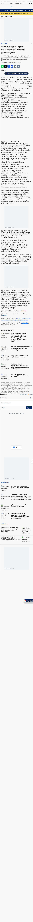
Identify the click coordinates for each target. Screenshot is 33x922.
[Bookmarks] (29, 3)
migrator (3, 70)
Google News (24, 320)
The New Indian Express (6, 1)
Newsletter (23, 311)
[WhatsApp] (2, 66)
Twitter (23, 318)
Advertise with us (9, 40)
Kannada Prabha (16, 1)
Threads (14, 320)
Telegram (8, 320)
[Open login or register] (31, 3)
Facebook (17, 318)
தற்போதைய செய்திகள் (16, 10)
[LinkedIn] (12, 66)
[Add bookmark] (31, 43)
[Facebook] (8, 66)
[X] (5, 66)
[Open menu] (1, 3)
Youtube (3, 320)
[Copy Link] (18, 66)
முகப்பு (6, 10)
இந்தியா (4, 43)
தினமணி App (25, 323)
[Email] (15, 66)
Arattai (18, 320)
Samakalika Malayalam (26, 1)
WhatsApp (4, 315)
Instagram (28, 318)
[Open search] (3, 4)
